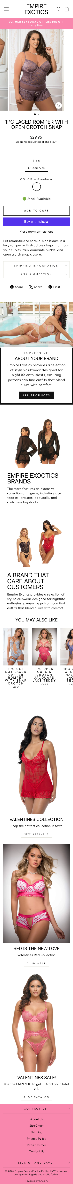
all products (36, 395)
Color (36, 179)
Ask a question (36, 274)
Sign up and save (35, 1162)
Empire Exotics (36, 9)
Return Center (36, 1145)
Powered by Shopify (36, 1180)
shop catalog (36, 1097)
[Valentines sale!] (36, 1022)
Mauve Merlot (36, 187)
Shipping (21, 141)
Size (37, 160)
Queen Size (36, 168)
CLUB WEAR (36, 963)
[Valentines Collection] (36, 764)
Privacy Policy (36, 1138)
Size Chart (36, 1125)
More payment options (36, 231)
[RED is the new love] (36, 893)
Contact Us (35, 1108)
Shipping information (36, 265)
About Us (36, 1119)
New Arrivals (36, 834)
